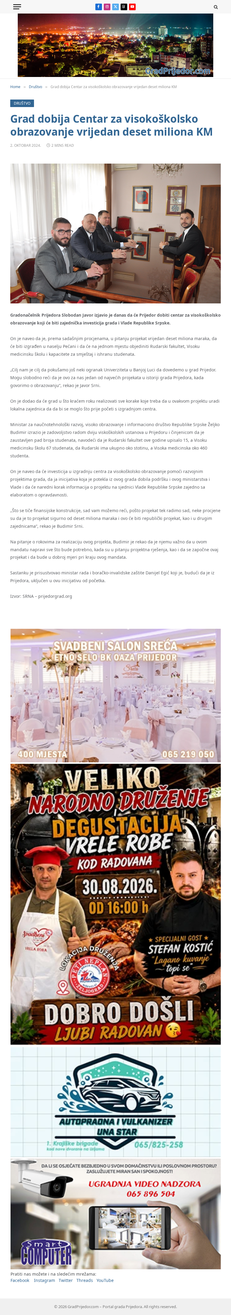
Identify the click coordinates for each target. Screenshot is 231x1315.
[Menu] (17, 7)
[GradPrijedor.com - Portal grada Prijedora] (115, 75)
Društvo (22, 103)
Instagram (44, 1280)
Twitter (66, 1280)
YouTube (105, 1280)
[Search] (215, 7)
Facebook (20, 1280)
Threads (84, 1280)
